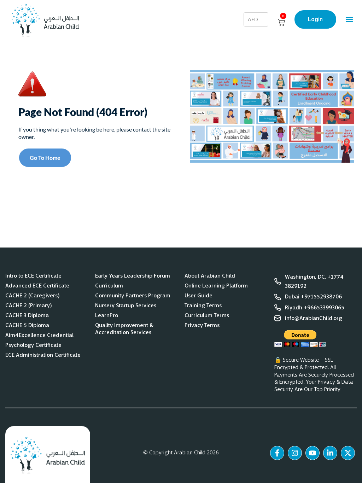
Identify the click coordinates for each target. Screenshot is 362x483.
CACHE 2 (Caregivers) (32, 295)
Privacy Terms (202, 325)
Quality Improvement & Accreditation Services (124, 329)
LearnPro (106, 315)
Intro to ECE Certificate (33, 275)
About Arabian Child (210, 275)
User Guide (198, 295)
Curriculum (109, 285)
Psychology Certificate (33, 345)
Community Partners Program (132, 295)
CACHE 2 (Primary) (28, 305)
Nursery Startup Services (125, 305)
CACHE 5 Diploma (27, 325)
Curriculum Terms (207, 315)
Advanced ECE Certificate (37, 285)
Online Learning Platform (216, 285)
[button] (349, 19)
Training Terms (203, 305)
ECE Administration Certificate (43, 355)
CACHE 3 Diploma (27, 315)
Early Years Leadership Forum (132, 275)
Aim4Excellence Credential (39, 335)
